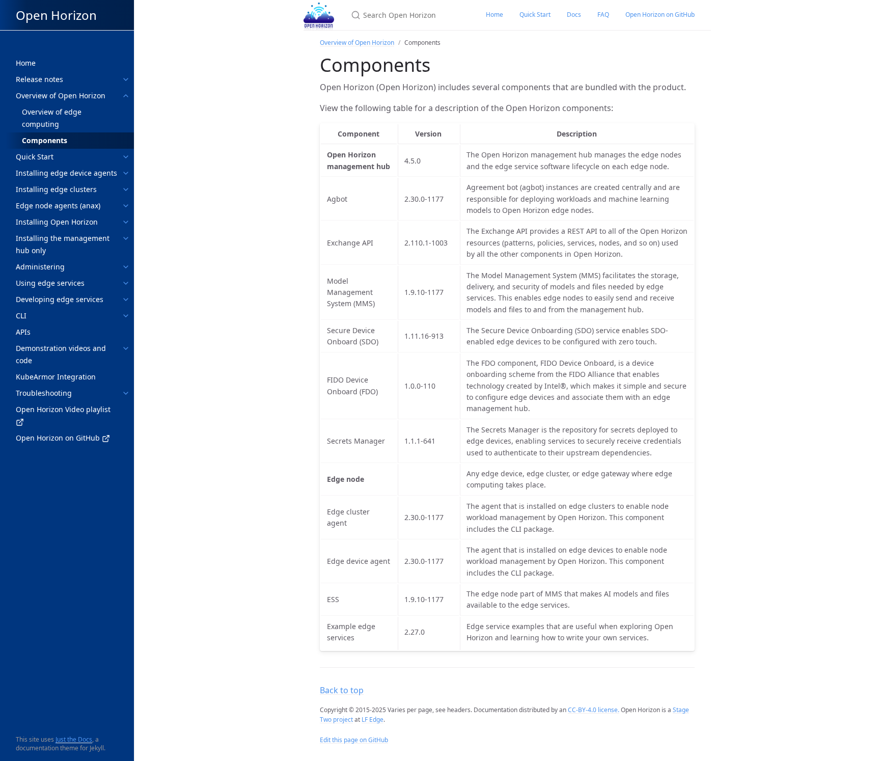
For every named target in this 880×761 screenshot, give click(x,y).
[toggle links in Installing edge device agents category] (126, 173)
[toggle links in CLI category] (126, 316)
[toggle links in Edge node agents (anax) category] (126, 206)
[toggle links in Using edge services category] (126, 283)
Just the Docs (74, 739)
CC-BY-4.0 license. (593, 709)
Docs (574, 14)
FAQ (603, 14)
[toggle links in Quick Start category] (126, 157)
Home (494, 14)
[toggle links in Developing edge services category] (126, 299)
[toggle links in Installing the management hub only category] (126, 238)
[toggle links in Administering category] (126, 267)
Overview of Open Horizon (357, 42)
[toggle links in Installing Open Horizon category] (126, 222)
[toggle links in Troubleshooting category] (126, 393)
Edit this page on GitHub (354, 740)
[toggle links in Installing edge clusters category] (126, 189)
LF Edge (372, 719)
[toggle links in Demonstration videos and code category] (126, 348)
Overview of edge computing (51, 118)
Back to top (342, 690)
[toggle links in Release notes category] (126, 79)
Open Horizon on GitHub (660, 14)
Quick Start (535, 14)
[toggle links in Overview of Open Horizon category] (126, 96)
